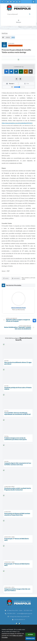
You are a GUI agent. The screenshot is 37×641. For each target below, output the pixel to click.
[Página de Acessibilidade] (19, 1)
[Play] (16, 79)
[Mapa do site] (16, 1)
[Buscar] (29, 14)
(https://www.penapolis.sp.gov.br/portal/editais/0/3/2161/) (17, 123)
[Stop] (20, 79)
